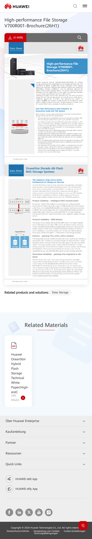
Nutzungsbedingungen (46, 533)
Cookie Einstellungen (74, 531)
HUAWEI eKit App (26, 479)
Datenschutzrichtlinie (18, 531)
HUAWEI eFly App (26, 488)
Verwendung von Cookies (46, 531)
